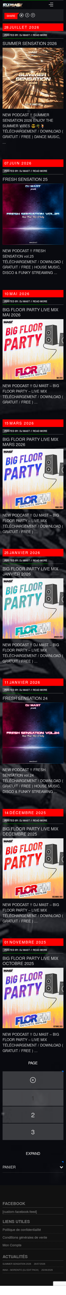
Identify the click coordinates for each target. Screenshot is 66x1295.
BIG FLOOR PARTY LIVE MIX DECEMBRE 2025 (30, 831)
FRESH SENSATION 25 (25, 179)
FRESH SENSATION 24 (25, 698)
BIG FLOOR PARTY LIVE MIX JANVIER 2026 (30, 571)
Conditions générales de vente (25, 1237)
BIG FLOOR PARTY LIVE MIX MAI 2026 (30, 312)
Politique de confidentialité (22, 1229)
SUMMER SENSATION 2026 (30, 43)
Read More (40, 35)
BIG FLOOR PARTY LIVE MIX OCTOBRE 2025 (30, 960)
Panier (9, 1167)
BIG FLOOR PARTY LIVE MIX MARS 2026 (30, 441)
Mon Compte (12, 1244)
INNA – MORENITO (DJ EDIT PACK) (21, 1269)
